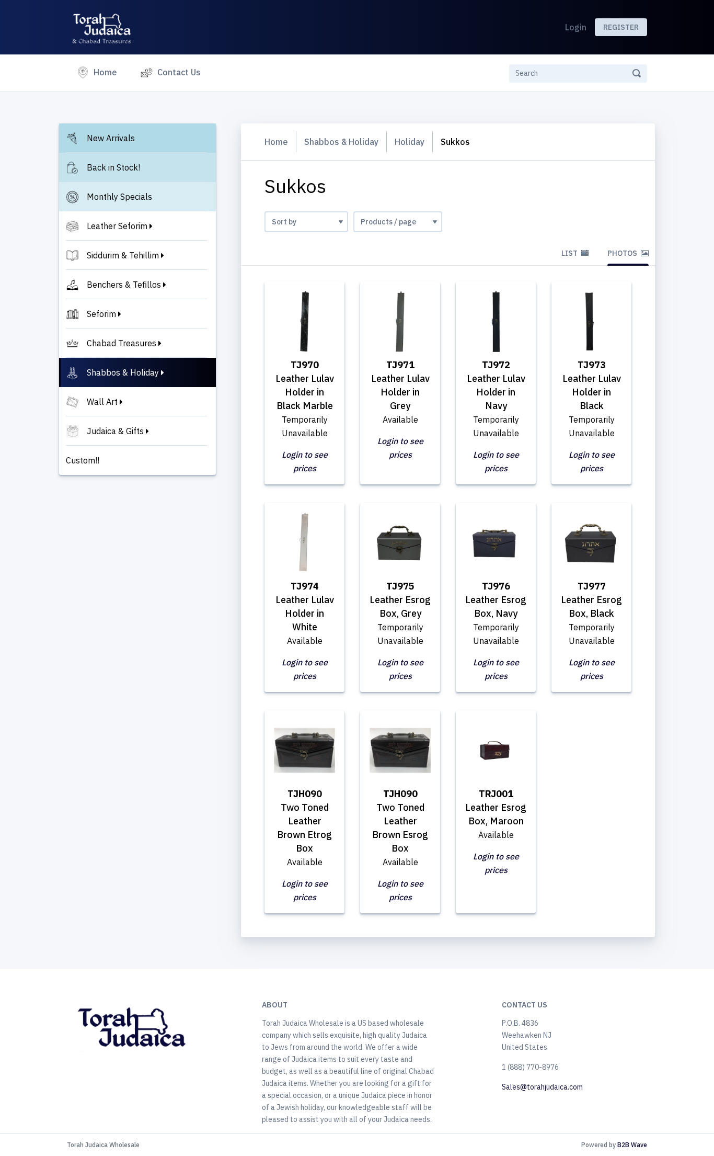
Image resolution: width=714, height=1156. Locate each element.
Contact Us (179, 72)
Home (107, 71)
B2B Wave (632, 1145)
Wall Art (102, 401)
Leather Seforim (117, 226)
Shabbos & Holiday (123, 372)
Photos (623, 253)
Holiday (409, 142)
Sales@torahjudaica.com (542, 1087)
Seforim (101, 314)
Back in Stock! (113, 167)
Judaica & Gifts (115, 431)
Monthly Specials (119, 196)
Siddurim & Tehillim (123, 255)
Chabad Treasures (121, 343)
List (570, 253)
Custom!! (82, 460)
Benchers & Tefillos (124, 284)
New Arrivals (111, 138)
